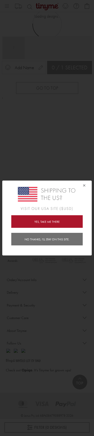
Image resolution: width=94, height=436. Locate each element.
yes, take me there (47, 222)
